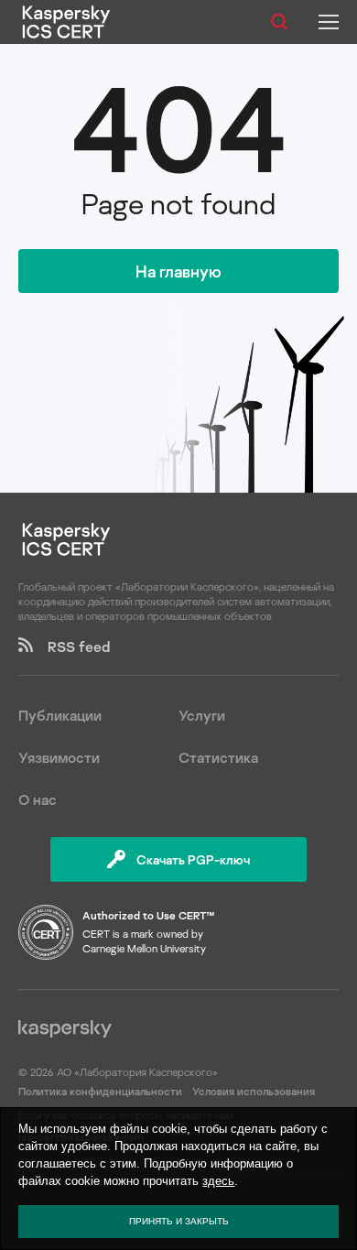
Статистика (218, 757)
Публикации (60, 715)
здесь (218, 1181)
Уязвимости (59, 757)
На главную (178, 271)
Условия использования (253, 1091)
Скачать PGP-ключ (193, 859)
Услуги (201, 715)
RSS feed (71, 646)
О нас (37, 799)
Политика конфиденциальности (101, 1091)
